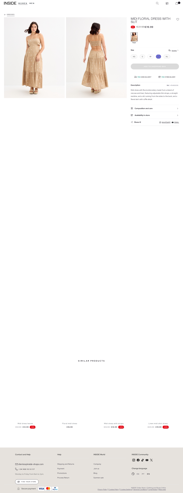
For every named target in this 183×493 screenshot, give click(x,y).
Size (132, 50)
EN (148, 474)
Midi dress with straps (114, 423)
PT (143, 474)
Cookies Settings (126, 489)
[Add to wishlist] (177, 19)
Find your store (28, 482)
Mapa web (162, 489)
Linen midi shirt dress (158, 423)
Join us (96, 468)
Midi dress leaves (25, 423)
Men (32, 3)
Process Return (63, 478)
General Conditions (140, 489)
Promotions (62, 473)
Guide (174, 50)
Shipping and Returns (65, 464)
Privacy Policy (102, 489)
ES (138, 474)
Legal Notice (152, 489)
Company (97, 464)
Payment (60, 468)
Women (22, 3)
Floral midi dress (69, 423)
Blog (95, 473)
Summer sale (99, 478)
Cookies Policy (114, 489)
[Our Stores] (167, 3)
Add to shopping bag (155, 66)
